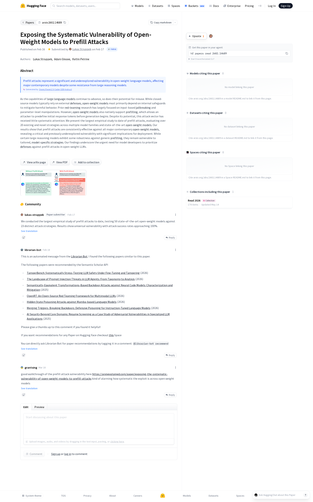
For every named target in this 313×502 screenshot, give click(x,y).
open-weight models (95, 103)
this (111, 335)
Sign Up (285, 6)
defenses (75, 103)
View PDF (62, 162)
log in (67, 454)
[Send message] (305, 495)
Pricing (249, 6)
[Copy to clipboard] (64, 22)
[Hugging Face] (162, 495)
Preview (39, 407)
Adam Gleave (62, 59)
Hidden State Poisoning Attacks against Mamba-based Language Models (71, 302)
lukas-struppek (34, 215)
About (112, 495)
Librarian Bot (79, 256)
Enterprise (234, 6)
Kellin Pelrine (80, 59)
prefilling (132, 112)
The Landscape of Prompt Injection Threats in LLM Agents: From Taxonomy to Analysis (81, 279)
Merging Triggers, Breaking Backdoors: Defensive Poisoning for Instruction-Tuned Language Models (88, 308)
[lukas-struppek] (211, 36)
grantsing (31, 367)
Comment (36, 454)
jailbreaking (143, 107)
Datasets (157, 6)
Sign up (55, 454)
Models (139, 6)
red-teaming (72, 107)
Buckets (196, 6)
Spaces (176, 6)
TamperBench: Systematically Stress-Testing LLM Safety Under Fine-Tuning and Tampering (83, 273)
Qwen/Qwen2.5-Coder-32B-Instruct (55, 89)
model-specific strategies (47, 142)
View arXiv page (36, 162)
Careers (137, 495)
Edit (25, 407)
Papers (30, 22)
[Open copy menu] (175, 22)
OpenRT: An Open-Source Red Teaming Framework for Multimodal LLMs (71, 296)
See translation (29, 231)
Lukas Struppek (81, 49)
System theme (33, 495)
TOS (63, 495)
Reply (172, 237)
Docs (216, 6)
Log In (272, 6)
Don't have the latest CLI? (202, 59)
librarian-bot (33, 250)
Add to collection (88, 162)
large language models (61, 99)
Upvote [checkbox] (198, 36)
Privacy (87, 495)
